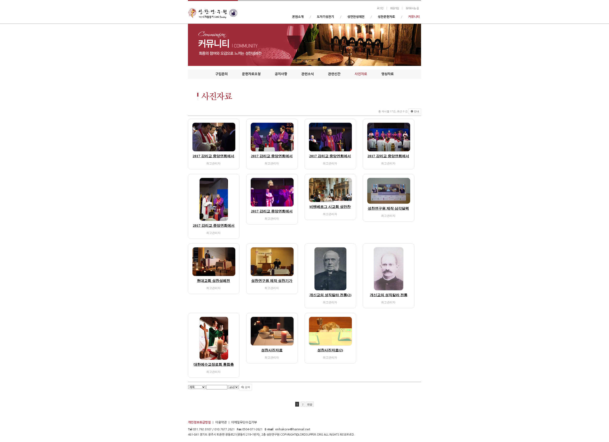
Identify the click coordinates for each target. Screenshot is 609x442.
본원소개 (298, 16)
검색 (247, 387)
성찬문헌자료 (386, 16)
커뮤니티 (414, 16)
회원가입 (394, 8)
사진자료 (361, 74)
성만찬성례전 (355, 16)
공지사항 (281, 74)
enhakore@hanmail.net (292, 429)
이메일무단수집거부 (244, 422)
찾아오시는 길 (412, 8)
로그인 (380, 8)
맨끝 (309, 404)
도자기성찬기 (325, 16)
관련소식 (307, 74)
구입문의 (221, 74)
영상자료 (387, 74)
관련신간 (334, 74)
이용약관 (221, 422)
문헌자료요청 (251, 74)
